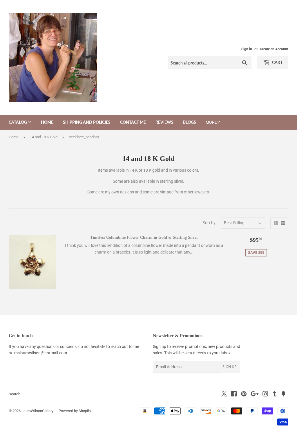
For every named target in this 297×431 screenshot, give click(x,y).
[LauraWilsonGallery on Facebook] (234, 394)
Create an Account (274, 49)
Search (14, 394)
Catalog (18, 122)
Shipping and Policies (87, 122)
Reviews (164, 122)
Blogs (189, 122)
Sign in (246, 49)
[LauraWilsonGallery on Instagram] (265, 394)
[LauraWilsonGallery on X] (224, 395)
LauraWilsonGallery (37, 411)
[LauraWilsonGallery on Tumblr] (275, 394)
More (211, 122)
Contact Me (133, 122)
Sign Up (229, 367)
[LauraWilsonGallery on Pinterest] (244, 394)
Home (47, 122)
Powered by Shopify (75, 411)
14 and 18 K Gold (43, 137)
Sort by (209, 222)
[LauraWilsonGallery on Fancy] (283, 394)
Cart (276, 62)
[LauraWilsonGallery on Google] (255, 394)
